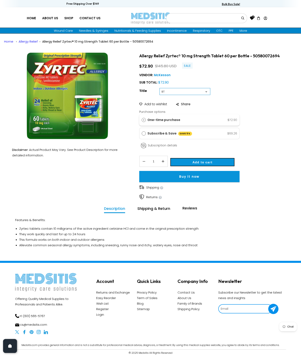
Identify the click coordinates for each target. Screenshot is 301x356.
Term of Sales (147, 298)
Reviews (189, 208)
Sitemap (143, 309)
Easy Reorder (106, 298)
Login (100, 314)
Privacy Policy (147, 292)
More (243, 30)
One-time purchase (163, 120)
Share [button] (185, 104)
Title (143, 91)
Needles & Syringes (93, 30)
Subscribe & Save (169, 133)
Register (102, 309)
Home (31, 18)
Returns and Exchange (113, 292)
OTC (219, 30)
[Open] (10, 346)
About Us (50, 18)
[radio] (144, 120)
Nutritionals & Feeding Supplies (137, 30)
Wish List (102, 303)
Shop (68, 18)
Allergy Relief (28, 41)
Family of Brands (190, 303)
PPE (231, 30)
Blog (140, 303)
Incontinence (177, 30)
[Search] (242, 18)
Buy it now (189, 176)
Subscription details (162, 145)
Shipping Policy (189, 309)
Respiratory (201, 30)
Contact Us (90, 18)
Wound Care (63, 30)
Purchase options (152, 112)
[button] (258, 18)
